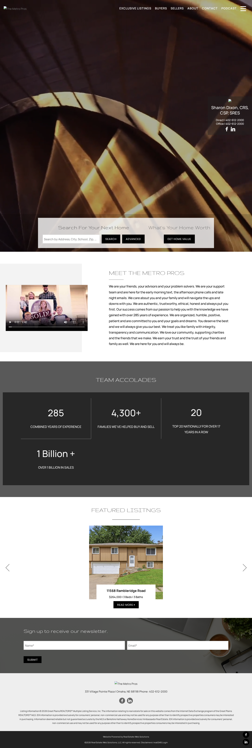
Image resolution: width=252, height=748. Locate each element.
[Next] (244, 567)
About (192, 8)
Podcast (229, 8)
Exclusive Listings (135, 8)
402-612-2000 (235, 120)
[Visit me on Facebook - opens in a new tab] (227, 129)
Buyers (161, 8)
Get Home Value (179, 239)
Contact (210, 8)
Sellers (177, 8)
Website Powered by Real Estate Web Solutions (126, 736)
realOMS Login (161, 742)
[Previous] (7, 567)
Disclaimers (146, 742)
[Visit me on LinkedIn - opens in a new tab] (233, 129)
